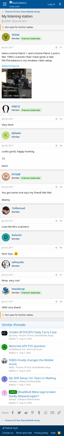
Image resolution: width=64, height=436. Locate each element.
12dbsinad (18, 208)
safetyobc (18, 262)
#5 (61, 220)
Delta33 (17, 235)
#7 (61, 274)
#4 (61, 186)
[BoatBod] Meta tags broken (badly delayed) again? (32, 394)
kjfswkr (16, 133)
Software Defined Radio (29, 381)
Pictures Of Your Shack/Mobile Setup (36, 335)
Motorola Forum (34, 349)
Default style (11, 427)
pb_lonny (13, 335)
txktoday (13, 381)
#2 (61, 118)
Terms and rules (24, 432)
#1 (61, 47)
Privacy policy (41, 432)
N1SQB (16, 174)
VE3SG (7, 21)
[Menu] (5, 4)
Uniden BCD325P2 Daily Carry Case (33, 332)
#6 (61, 247)
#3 (61, 145)
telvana (12, 399)
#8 (61, 301)
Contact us (7, 432)
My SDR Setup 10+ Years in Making (32, 378)
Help (53, 432)
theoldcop (18, 288)
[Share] (56, 48)
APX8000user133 (17, 349)
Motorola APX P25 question (27, 346)
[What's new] (60, 4)
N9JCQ (16, 106)
